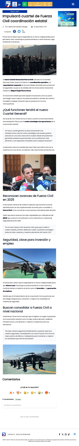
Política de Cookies (46, 441)
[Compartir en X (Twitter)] (19, 31)
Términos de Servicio (70, 440)
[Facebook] (60, 434)
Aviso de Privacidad (23, 434)
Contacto (11, 434)
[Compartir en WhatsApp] (23, 31)
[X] (63, 434)
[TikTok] (69, 434)
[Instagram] (66, 434)
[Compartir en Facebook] (14, 31)
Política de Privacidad (34, 441)
